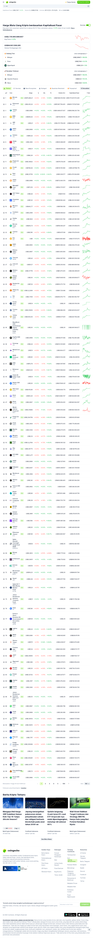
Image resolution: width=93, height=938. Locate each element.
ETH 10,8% (55, 10)
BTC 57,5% (48, 10)
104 (64, 783)
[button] (47, 839)
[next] (68, 783)
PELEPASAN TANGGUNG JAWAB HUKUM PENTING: (18, 920)
